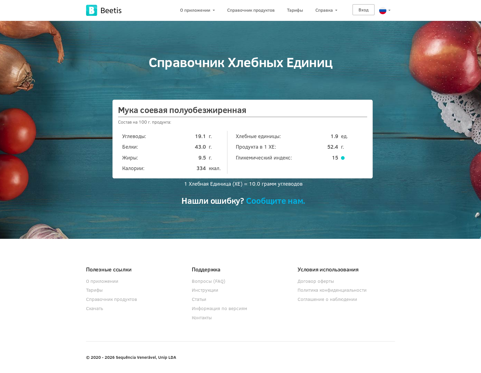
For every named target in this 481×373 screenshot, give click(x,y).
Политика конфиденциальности (332, 290)
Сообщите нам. (275, 201)
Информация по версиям (219, 308)
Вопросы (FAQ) (208, 281)
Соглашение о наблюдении (327, 299)
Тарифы (295, 10)
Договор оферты (316, 281)
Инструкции (205, 290)
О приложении (195, 10)
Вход (364, 10)
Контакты (202, 317)
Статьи (199, 299)
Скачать (94, 308)
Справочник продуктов (251, 10)
